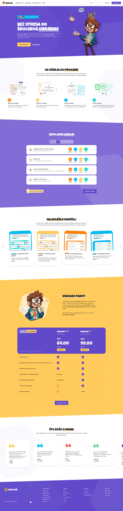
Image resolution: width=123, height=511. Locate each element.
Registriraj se (116, 3)
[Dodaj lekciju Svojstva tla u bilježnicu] (93, 159)
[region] (61, 247)
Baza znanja (66, 493)
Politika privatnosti (46, 497)
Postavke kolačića (88, 495)
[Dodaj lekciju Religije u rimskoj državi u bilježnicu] (93, 179)
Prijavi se (86, 491)
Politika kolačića (46, 499)
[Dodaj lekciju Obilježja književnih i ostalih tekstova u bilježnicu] (93, 149)
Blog (64, 495)
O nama (65, 499)
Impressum (45, 501)
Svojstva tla (36, 159)
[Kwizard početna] (7, 2)
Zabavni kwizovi (66, 497)
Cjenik (64, 491)
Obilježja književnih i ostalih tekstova (43, 149)
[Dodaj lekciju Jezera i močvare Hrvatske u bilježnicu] (93, 169)
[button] (19, 2)
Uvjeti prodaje (45, 495)
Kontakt (65, 501)
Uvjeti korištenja (46, 493)
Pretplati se (61, 349)
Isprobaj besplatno (24, 44)
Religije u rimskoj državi (40, 179)
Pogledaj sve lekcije (90, 191)
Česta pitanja (45, 491)
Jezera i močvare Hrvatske (40, 169)
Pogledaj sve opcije (61, 402)
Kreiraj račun (86, 493)
